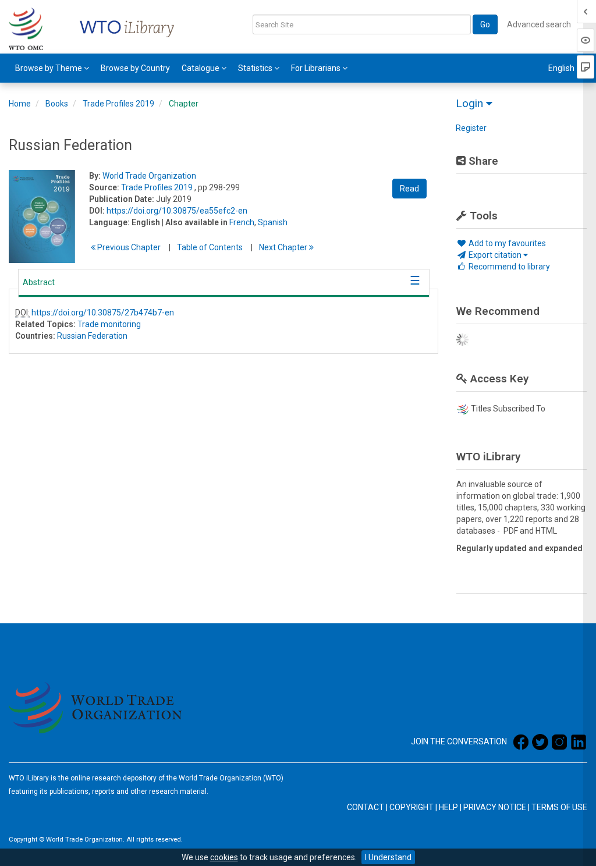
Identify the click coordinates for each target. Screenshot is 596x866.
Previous (128, 247)
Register (471, 128)
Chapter (183, 103)
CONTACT (365, 807)
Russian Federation (92, 335)
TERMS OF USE (559, 807)
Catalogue (201, 68)
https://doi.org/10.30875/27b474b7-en (102, 312)
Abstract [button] (39, 282)
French (241, 222)
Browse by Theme (49, 68)
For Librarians (316, 68)
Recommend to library (508, 266)
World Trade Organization (149, 175)
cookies (224, 857)
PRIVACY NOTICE (494, 807)
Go (485, 24)
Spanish (273, 222)
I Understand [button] (388, 857)
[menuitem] (52, 68)
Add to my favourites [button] (506, 243)
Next (284, 247)
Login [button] (471, 103)
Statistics (256, 68)
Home (20, 103)
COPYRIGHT (411, 807)
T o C (210, 247)
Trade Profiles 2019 (118, 103)
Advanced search (539, 24)
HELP (448, 807)
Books (56, 103)
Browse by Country (135, 68)
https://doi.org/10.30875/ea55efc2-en (177, 210)
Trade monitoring (109, 324)
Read (409, 188)
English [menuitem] (562, 68)
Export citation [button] (495, 255)
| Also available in (195, 222)
